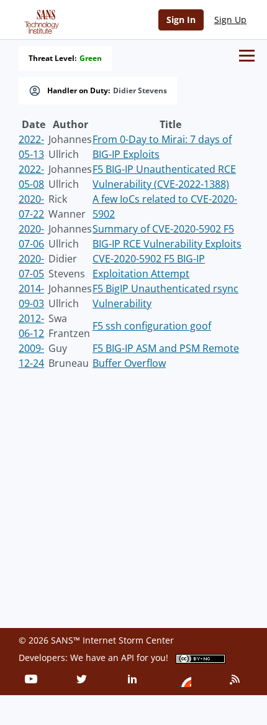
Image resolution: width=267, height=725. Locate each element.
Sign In (181, 19)
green (90, 58)
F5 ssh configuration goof (152, 326)
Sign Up (230, 19)
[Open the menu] (247, 55)
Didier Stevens (140, 91)
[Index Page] (40, 19)
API (127, 657)
